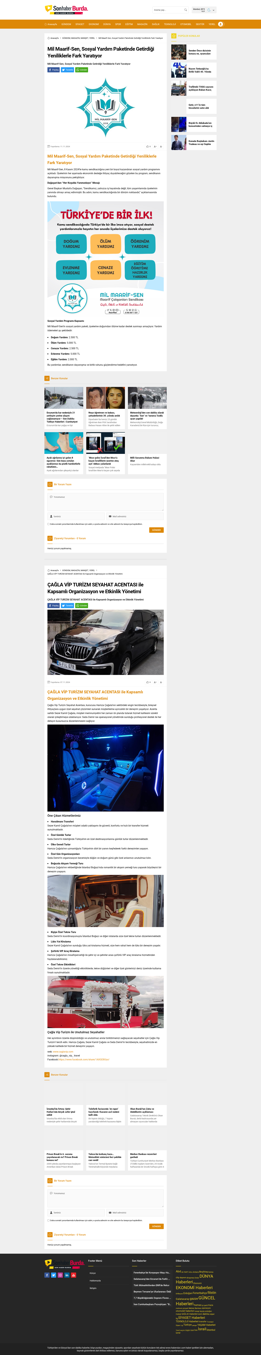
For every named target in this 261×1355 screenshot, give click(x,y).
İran (196, 1330)
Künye (93, 1273)
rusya (178, 1313)
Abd (178, 1271)
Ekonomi (197, 1283)
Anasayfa (54, 38)
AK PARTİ (184, 1272)
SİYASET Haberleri (191, 1317)
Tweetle (69, 69)
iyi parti (205, 1305)
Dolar (197, 1277)
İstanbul (211, 1329)
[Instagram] (60, 1275)
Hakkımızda (95, 1280)
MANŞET (84, 38)
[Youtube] (73, 1275)
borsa (210, 1272)
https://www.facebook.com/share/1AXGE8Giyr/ (84, 1059)
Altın (190, 1272)
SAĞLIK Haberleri (190, 1313)
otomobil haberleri (185, 1310)
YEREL (92, 38)
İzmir (178, 1332)
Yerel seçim (180, 1330)
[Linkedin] (66, 1275)
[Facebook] (47, 1275)
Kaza (210, 1305)
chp (177, 1277)
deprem (183, 1277)
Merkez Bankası (195, 1308)
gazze (194, 1298)
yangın (194, 1325)
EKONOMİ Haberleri (194, 1287)
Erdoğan (187, 1293)
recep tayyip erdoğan (203, 1311)
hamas (197, 1304)
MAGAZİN (75, 38)
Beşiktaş (203, 1271)
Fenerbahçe (200, 1293)
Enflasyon (179, 1293)
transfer (202, 1321)
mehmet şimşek (182, 1308)
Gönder (83, 69)
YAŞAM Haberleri (206, 1324)
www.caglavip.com (63, 1051)
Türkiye (187, 1324)
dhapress (190, 1277)
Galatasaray (182, 1299)
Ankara (196, 1272)
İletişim (93, 1288)
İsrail (202, 1328)
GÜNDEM (66, 38)
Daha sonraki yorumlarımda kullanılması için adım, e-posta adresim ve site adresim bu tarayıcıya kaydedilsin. (96, 524)
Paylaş (55, 69)
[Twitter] (53, 1275)
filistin (212, 1292)
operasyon (206, 1308)
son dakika (203, 1313)
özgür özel (189, 1330)
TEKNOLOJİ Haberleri (187, 1321)
